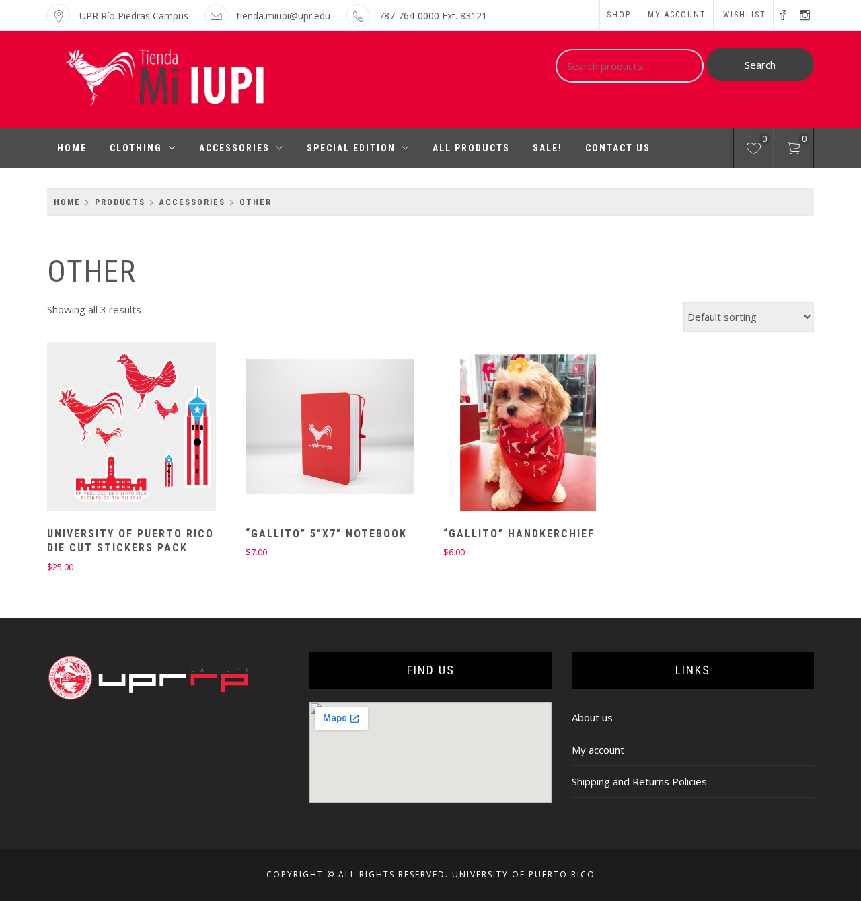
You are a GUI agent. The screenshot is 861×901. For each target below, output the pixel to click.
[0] (754, 150)
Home (72, 148)
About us (592, 717)
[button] (108, 428)
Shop (619, 14)
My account (677, 14)
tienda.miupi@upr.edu (283, 15)
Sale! (547, 148)
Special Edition (351, 148)
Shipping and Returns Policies (639, 781)
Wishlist (744, 14)
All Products (471, 148)
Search (760, 64)
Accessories (234, 148)
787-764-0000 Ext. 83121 (433, 15)
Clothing (136, 148)
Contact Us (617, 148)
